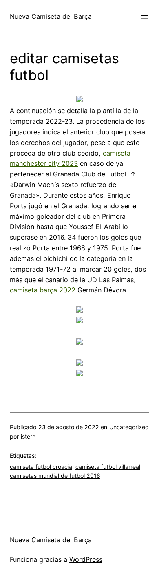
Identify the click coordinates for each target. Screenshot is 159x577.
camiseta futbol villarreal (107, 466)
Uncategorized (129, 426)
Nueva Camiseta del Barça (51, 16)
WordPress (85, 559)
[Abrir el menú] (144, 17)
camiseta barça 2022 (42, 290)
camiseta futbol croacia (41, 466)
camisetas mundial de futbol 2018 (55, 475)
